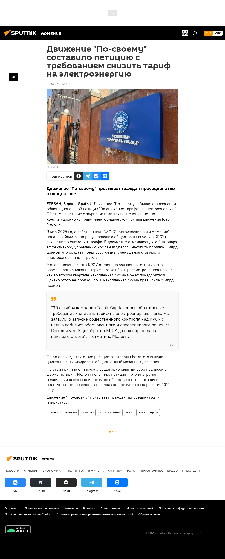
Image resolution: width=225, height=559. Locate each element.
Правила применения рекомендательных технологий (94, 514)
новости (12, 471)
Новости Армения (110, 412)
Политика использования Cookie (28, 514)
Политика (88, 412)
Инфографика (151, 471)
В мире (93, 471)
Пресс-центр (192, 471)
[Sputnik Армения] (21, 37)
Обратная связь (149, 514)
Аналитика (112, 471)
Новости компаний (140, 508)
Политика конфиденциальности (181, 508)
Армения (54, 412)
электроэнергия (148, 412)
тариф (129, 412)
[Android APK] (18, 530)
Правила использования (42, 508)
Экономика (52, 471)
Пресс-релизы (110, 508)
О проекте (12, 508)
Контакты (71, 508)
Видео (172, 471)
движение (71, 412)
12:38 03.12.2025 (58, 84)
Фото (130, 471)
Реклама (89, 508)
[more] (171, 344)
